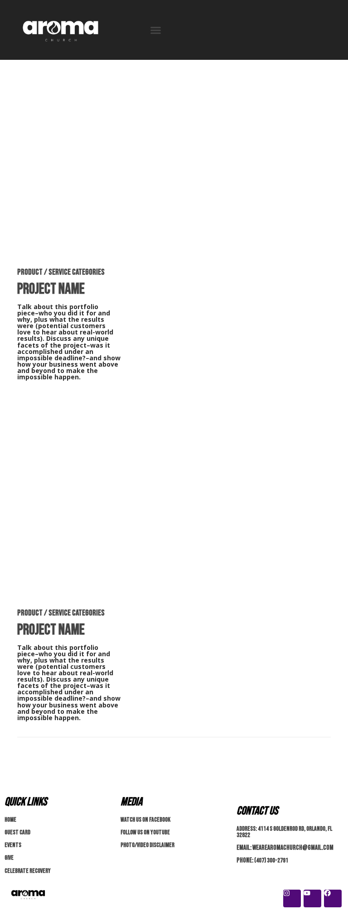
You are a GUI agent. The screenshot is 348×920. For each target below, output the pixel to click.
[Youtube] (312, 898)
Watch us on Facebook (145, 819)
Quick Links (26, 802)
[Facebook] (333, 898)
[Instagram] (292, 898)
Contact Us (257, 811)
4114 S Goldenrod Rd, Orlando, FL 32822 (284, 832)
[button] (155, 30)
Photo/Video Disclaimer (147, 845)
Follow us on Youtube (145, 832)
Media (131, 802)
